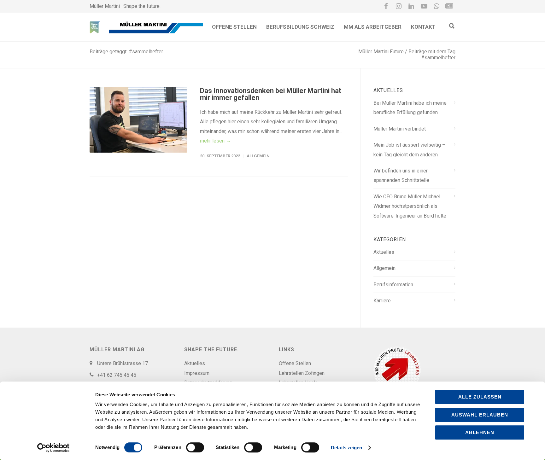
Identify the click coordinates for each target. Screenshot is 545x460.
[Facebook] (386, 6)
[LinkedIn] (411, 6)
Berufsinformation (393, 285)
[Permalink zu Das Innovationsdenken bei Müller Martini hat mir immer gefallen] (138, 120)
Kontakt (423, 27)
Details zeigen (346, 447)
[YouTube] (424, 6)
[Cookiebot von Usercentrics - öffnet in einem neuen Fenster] (53, 447)
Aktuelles (383, 252)
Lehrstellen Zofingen (302, 373)
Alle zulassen (479, 396)
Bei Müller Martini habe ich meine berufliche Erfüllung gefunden (410, 107)
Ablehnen (479, 432)
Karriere (382, 301)
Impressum (196, 373)
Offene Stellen (234, 27)
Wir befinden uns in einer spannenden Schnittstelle (401, 175)
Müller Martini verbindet (399, 129)
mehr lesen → (215, 141)
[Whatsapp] (436, 6)
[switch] (195, 447)
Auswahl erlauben (479, 414)
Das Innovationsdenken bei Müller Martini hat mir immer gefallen (270, 94)
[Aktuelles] (449, 6)
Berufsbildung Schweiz (300, 27)
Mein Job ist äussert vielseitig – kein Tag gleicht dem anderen (409, 149)
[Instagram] (398, 6)
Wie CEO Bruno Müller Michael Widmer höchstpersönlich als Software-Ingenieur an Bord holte (409, 206)
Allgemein (258, 156)
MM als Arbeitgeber (372, 27)
